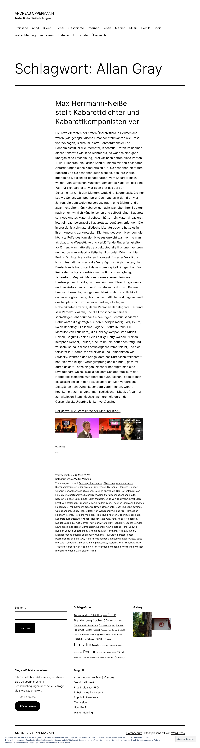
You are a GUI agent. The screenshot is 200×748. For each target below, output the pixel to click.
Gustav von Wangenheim (99, 510)
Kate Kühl (105, 518)
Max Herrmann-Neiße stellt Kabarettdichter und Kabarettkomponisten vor (97, 112)
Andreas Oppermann (34, 13)
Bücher (59, 28)
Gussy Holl (78, 510)
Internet (93, 28)
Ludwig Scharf (73, 530)
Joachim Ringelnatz (129, 514)
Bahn (105, 615)
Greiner (137, 506)
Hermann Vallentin (85, 514)
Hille (98, 514)
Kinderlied (131, 518)
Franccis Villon (87, 502)
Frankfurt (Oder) (83, 629)
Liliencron (101, 526)
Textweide (80, 702)
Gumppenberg (63, 510)
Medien (120, 28)
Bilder (47, 28)
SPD (109, 652)
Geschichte (76, 28)
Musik (133, 28)
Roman (89, 651)
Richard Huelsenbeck (97, 538)
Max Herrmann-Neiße (113, 530)
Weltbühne (128, 546)
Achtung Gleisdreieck (90, 483)
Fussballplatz (106, 630)
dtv (96, 625)
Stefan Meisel (115, 542)
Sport (157, 28)
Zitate (84, 35)
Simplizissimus (99, 542)
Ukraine (86, 658)
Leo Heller (74, 526)
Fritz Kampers (76, 506)
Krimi (98, 639)
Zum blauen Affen (86, 550)
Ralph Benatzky (75, 538)
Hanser (102, 634)
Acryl (35, 28)
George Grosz (93, 506)
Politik (145, 28)
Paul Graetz (111, 534)
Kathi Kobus (118, 518)
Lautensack (61, 526)
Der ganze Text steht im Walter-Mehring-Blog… (87, 411)
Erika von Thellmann (117, 498)
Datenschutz (67, 35)
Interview (118, 634)
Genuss (121, 630)
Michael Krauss (63, 534)
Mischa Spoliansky (83, 534)
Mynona (99, 534)
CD (106, 620)
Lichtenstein (88, 526)
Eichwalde (105, 625)
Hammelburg (92, 634)
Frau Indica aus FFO (86, 687)
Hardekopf (132, 510)
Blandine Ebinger (128, 486)
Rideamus (115, 538)
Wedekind (115, 546)
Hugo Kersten (109, 514)
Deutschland (119, 621)
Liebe (109, 639)
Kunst (103, 639)
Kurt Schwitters (98, 522)
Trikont (113, 653)
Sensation (84, 542)
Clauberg (88, 490)
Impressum (47, 35)
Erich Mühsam (96, 498)
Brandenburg (83, 620)
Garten (114, 630)
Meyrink (130, 530)
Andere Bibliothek (92, 615)
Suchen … (21, 607)
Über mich (99, 35)
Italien (77, 638)
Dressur (59, 498)
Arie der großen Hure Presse (90, 486)
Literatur (82, 644)
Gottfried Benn (124, 506)
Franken (119, 625)
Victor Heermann (99, 546)
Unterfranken (94, 658)
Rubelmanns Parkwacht (88, 692)
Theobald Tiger (133, 542)
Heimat (109, 634)
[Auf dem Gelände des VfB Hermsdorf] (161, 624)
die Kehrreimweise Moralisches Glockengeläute (109, 494)
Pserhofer (60, 538)
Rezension (78, 653)
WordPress (178, 733)
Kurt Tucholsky (116, 522)
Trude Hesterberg (65, 546)
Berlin (111, 615)
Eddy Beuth (81, 498)
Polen (119, 645)
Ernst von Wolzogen (66, 502)
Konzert (92, 639)
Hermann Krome (64, 514)
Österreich (120, 657)
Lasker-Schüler (134, 522)
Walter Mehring (25, 35)
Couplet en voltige (104, 490)
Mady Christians (91, 530)
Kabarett (60, 518)
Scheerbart (71, 542)
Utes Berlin (80, 707)
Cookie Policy (64, 743)
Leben (106, 28)
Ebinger (69, 498)
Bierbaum (112, 486)
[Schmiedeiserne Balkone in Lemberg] (142, 624)
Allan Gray (109, 483)
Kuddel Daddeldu (64, 522)
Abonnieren (27, 706)
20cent (78, 615)
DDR (110, 620)
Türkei (120, 652)
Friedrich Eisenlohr (122, 502)
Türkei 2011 (78, 658)
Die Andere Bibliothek (84, 625)
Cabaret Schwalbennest (68, 490)
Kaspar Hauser (91, 518)
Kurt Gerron (82, 522)
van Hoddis (82, 546)
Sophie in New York (86, 697)
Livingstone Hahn (118, 526)
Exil (113, 625)
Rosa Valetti (128, 538)
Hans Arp (119, 510)
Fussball (96, 630)
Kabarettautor (73, 518)
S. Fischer (101, 652)
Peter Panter (126, 534)
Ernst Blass (135, 498)
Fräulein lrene (103, 502)
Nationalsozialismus (108, 646)
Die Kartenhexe (73, 494)
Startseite (21, 28)
